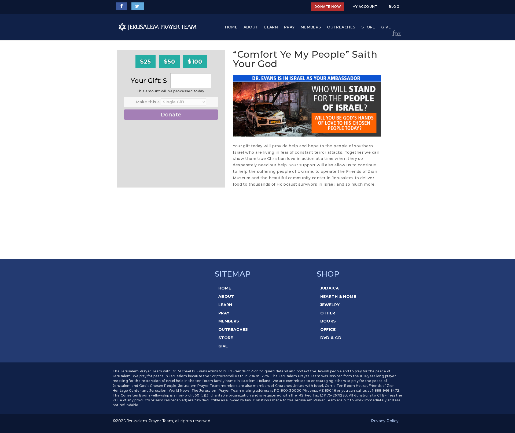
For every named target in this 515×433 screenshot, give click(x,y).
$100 (195, 61)
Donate (171, 114)
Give (386, 27)
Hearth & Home (338, 296)
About (251, 27)
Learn (271, 27)
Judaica (329, 288)
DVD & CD (330, 337)
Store (368, 27)
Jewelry (330, 304)
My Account (364, 7)
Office (328, 329)
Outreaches (341, 27)
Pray (289, 27)
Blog (394, 7)
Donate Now (327, 7)
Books (328, 321)
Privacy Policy (385, 421)
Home (231, 27)
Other (327, 313)
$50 (169, 61)
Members (311, 27)
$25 (145, 61)
